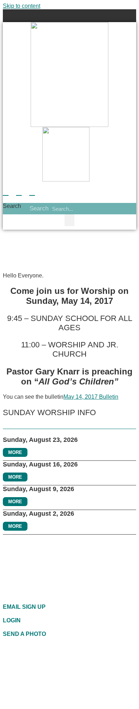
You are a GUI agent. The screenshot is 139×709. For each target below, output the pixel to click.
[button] (69, 15)
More (15, 452)
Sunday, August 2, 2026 (38, 513)
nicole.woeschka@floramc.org (60, 672)
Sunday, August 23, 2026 (40, 439)
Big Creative (37, 701)
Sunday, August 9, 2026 (38, 489)
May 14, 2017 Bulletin (90, 397)
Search (12, 206)
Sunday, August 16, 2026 (40, 464)
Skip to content (21, 6)
